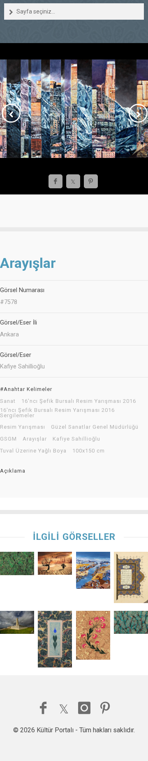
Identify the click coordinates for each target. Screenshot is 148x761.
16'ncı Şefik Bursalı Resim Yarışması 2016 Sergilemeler (57, 412)
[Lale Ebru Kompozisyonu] (55, 641)
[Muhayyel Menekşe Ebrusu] (93, 637)
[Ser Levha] (131, 579)
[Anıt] (17, 624)
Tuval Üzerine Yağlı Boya (33, 451)
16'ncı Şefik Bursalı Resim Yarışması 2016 (78, 401)
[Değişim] (55, 565)
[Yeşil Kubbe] (17, 565)
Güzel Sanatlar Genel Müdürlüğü (95, 427)
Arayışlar (35, 439)
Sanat (8, 401)
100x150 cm (88, 451)
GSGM (8, 439)
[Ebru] (131, 624)
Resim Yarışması (22, 427)
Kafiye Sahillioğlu (76, 439)
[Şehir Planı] (93, 572)
